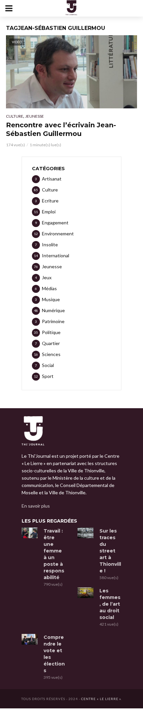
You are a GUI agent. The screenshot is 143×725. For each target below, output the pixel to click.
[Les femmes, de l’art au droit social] (85, 592)
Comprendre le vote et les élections (54, 653)
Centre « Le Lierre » (101, 699)
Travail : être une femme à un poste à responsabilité (54, 554)
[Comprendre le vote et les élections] (30, 639)
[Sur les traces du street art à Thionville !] (85, 533)
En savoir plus (36, 506)
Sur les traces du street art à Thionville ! (110, 551)
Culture (14, 116)
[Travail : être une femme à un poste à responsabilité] (30, 533)
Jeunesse (34, 116)
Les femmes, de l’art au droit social (109, 604)
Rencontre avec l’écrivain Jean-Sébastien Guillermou (61, 129)
